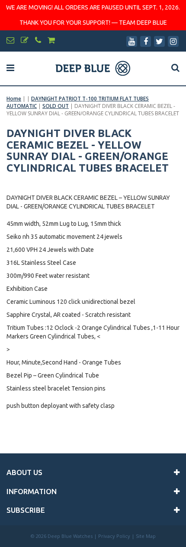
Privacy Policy (114, 536)
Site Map (146, 536)
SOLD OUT (55, 106)
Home (13, 98)
